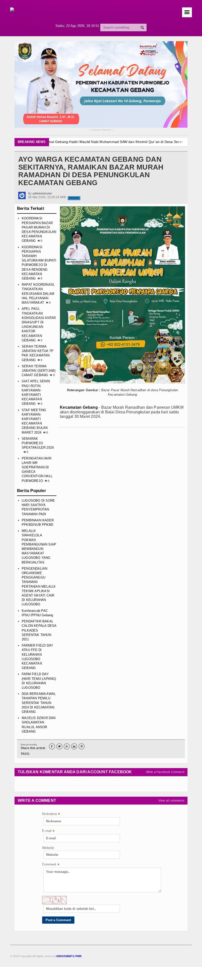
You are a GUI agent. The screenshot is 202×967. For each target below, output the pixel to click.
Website (48, 848)
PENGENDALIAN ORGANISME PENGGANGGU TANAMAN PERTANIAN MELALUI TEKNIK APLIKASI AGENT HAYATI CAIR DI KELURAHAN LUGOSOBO (38, 586)
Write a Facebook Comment (165, 772)
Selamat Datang (101, 130)
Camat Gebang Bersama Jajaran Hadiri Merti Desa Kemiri (101, 142)
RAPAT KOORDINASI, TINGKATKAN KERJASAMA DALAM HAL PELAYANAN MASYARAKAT (38, 293)
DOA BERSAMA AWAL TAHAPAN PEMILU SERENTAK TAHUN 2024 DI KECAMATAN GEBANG (39, 703)
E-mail (48, 831)
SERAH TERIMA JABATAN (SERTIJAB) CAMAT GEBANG (39, 370)
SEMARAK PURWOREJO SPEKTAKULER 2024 (38, 443)
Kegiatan (74, 198)
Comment (50, 864)
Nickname (51, 814)
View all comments (171, 800)
